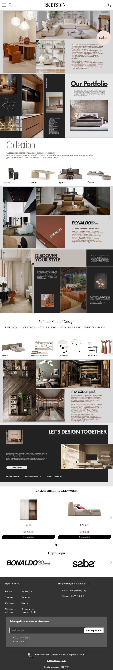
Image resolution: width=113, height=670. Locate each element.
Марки (24, 603)
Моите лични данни (56, 661)
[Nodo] (28, 509)
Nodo (28, 525)
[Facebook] (61, 602)
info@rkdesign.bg (78, 590)
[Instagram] (68, 602)
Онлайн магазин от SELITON (56, 667)
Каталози (25, 597)
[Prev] (5, 42)
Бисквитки (26, 591)
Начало (8, 591)
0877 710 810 (77, 596)
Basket (84, 525)
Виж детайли (28, 537)
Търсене (9, 597)
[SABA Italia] (84, 563)
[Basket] (84, 509)
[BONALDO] (28, 563)
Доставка (9, 603)
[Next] (108, 42)
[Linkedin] (74, 602)
